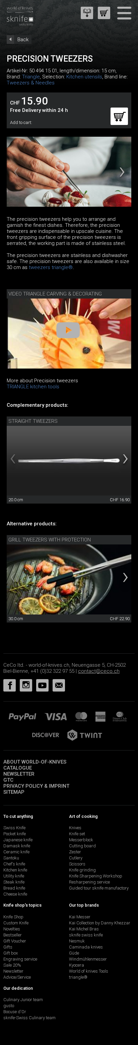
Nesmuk (77, 940)
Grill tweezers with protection (49, 540)
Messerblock (81, 839)
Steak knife (13, 882)
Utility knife (13, 875)
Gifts (7, 947)
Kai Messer (79, 916)
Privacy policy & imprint (36, 786)
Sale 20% (12, 965)
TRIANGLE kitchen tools (33, 387)
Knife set (77, 833)
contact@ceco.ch (99, 671)
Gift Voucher (14, 940)
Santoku (11, 857)
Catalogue (17, 768)
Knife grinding (82, 869)
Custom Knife (15, 922)
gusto (8, 1005)
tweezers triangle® (51, 267)
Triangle (31, 77)
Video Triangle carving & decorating (55, 294)
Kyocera (76, 965)
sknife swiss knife (86, 934)
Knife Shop (13, 916)
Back (22, 40)
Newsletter (18, 774)
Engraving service (20, 959)
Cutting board (82, 845)
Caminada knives (86, 947)
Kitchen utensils (84, 77)
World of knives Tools (88, 971)
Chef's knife (14, 863)
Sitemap (13, 792)
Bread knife (14, 888)
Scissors (77, 863)
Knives (75, 827)
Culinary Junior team (23, 999)
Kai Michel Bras (84, 928)
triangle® (78, 977)
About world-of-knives (34, 762)
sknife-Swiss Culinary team (29, 1017)
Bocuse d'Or (14, 1011)
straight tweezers (33, 421)
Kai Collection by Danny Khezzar (99, 922)
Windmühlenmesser (88, 959)
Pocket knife (14, 833)
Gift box (10, 953)
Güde (74, 953)
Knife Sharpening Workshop (95, 875)
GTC (8, 780)
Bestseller (12, 934)
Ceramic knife (16, 851)
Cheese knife (15, 894)
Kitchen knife (15, 869)
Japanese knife (17, 839)
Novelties (11, 928)
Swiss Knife (14, 827)
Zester (75, 851)
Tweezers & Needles (31, 83)
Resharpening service (89, 882)
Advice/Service (17, 977)
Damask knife (16, 845)
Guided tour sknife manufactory (99, 888)
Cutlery (75, 857)
